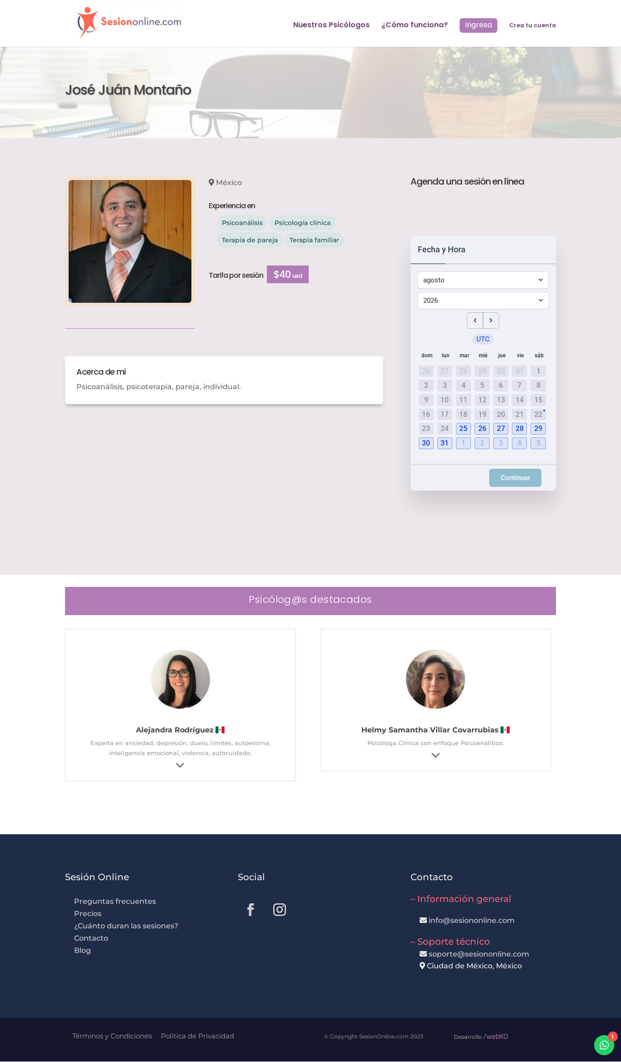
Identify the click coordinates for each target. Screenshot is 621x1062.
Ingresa (478, 25)
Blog (82, 950)
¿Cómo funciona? (414, 26)
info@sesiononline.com (472, 920)
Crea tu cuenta (532, 25)
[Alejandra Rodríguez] (180, 708)
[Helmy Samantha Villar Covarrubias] (435, 708)
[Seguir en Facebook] (250, 909)
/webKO (495, 1036)
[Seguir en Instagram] (279, 909)
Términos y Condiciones (112, 1036)
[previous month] (475, 320)
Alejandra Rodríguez (175, 730)
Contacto (91, 938)
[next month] (491, 320)
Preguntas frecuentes (115, 901)
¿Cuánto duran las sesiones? (126, 926)
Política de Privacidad (197, 1036)
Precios (87, 913)
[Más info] (180, 765)
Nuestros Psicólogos (331, 26)
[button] (464, 429)
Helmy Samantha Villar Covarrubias (430, 730)
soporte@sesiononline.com (479, 954)
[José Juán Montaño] (130, 241)
